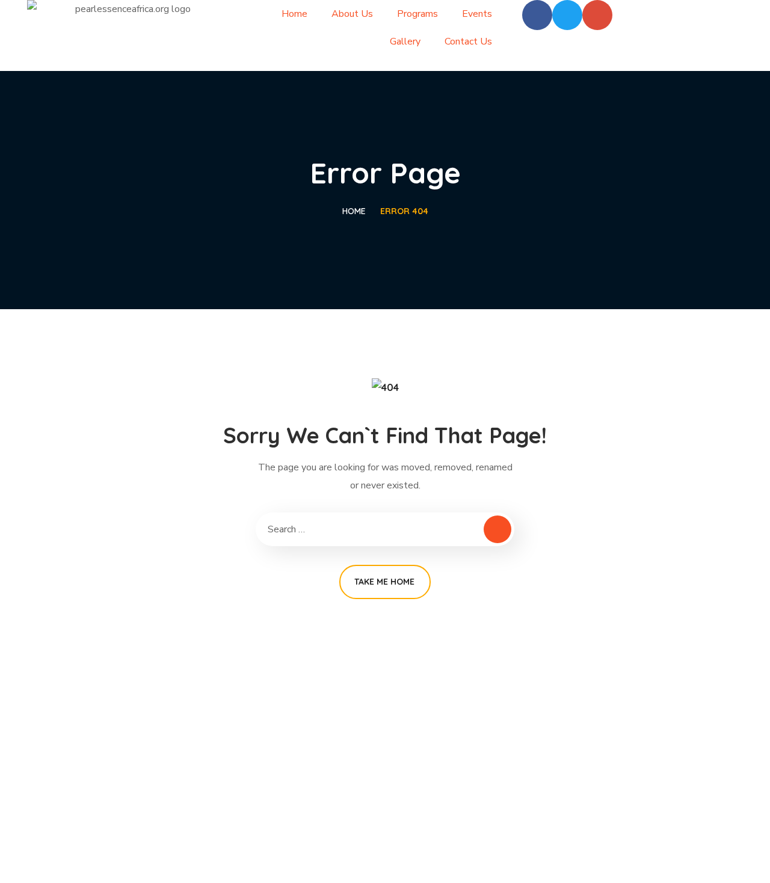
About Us (352, 13)
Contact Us (468, 41)
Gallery (405, 41)
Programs (417, 13)
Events (477, 13)
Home (294, 13)
